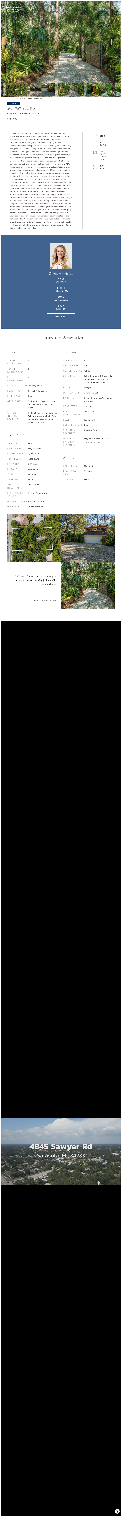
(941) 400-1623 (61, 291)
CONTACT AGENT (61, 317)
